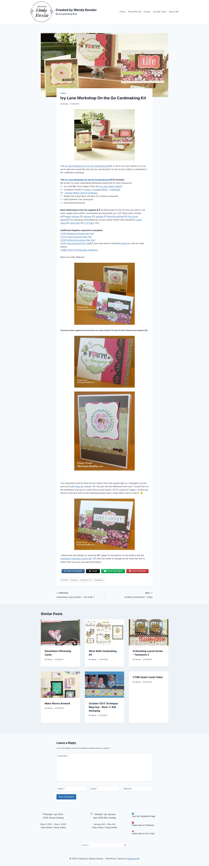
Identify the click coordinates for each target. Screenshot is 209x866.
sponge (99, 216)
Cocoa (87, 189)
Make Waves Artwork (57, 703)
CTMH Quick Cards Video (148, 677)
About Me (173, 11)
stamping (99, 580)
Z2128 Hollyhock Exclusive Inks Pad (77, 240)
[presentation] (60, 632)
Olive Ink (126, 243)
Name (61, 788)
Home (122, 11)
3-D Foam (89, 223)
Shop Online (60, 827)
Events (147, 11)
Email (94, 788)
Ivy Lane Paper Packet (110, 186)
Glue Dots (75, 223)
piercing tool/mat (115, 216)
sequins (74, 580)
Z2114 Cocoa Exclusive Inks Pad (75, 237)
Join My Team (159, 11)
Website (127, 788)
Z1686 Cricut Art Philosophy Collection (79, 250)
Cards (63, 93)
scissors (87, 216)
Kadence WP (133, 858)
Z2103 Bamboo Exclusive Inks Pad (77, 233)
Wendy (65, 104)
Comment (63, 756)
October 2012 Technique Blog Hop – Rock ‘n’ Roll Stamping (103, 707)
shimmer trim (86, 580)
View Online (46, 827)
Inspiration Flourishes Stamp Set (76, 558)
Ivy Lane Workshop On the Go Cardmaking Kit (87, 166)
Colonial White (100, 189)
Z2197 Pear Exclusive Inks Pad (75, 243)
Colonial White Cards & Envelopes (81, 193)
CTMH (64, 580)
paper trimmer (72, 216)
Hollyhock (114, 189)
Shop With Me (134, 11)
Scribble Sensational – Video (139, 595)
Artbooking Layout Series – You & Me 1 (75, 595)
